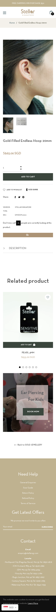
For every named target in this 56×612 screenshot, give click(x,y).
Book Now (33, 412)
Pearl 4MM (28, 353)
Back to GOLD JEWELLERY (29, 445)
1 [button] (20, 367)
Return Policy (28, 493)
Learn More (33, 603)
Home (12, 23)
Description (17, 248)
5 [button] (33, 367)
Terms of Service (28, 503)
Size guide (33, 189)
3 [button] (26, 367)
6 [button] (36, 367)
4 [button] (29, 367)
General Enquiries (28, 483)
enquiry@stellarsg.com (28, 553)
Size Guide (28, 488)
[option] (28, 330)
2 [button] (23, 367)
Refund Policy (28, 498)
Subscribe (47, 527)
